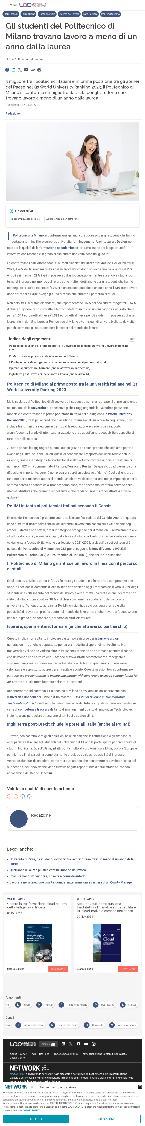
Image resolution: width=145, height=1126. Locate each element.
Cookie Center (18, 1057)
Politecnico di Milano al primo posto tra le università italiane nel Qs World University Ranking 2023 (69, 348)
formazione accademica (57, 248)
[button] (9, 5)
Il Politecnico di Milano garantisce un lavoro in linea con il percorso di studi (57, 362)
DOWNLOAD (58, 969)
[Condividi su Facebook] (7, 69)
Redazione (13, 113)
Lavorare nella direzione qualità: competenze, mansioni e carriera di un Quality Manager (71, 882)
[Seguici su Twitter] (71, 1044)
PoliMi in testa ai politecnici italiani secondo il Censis (43, 356)
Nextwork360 (17, 1074)
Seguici (46, 1044)
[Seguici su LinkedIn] (63, 1044)
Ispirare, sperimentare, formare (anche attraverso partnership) (49, 368)
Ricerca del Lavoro (69, 14)
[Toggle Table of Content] (130, 339)
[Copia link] (33, 69)
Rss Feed (44, 1054)
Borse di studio (47, 14)
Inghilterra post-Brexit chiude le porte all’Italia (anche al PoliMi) (50, 374)
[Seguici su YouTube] (86, 1044)
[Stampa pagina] (39, 69)
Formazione (28, 14)
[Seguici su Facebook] (78, 1044)
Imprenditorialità (110, 14)
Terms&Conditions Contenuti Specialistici (104, 1054)
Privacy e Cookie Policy (65, 1054)
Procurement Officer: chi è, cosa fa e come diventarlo (48, 876)
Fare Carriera (90, 14)
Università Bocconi (22, 697)
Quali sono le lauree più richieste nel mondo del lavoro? (49, 870)
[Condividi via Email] (26, 69)
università (38, 408)
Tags (33, 1054)
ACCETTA (36, 1119)
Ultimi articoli (11, 14)
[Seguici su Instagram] (94, 1044)
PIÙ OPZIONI (106, 1119)
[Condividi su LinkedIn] (13, 69)
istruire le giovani (107, 638)
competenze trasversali (35, 709)
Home (10, 59)
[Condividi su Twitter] (20, 69)
